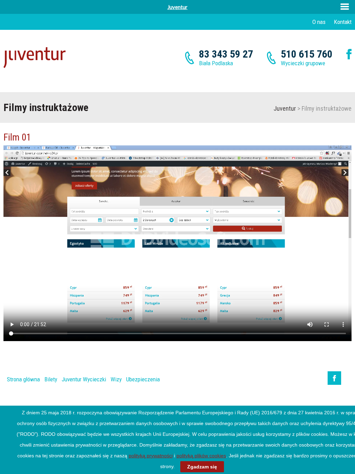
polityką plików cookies (201, 455)
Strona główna (23, 379)
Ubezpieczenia (143, 379)
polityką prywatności (151, 455)
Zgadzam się (202, 466)
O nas (319, 21)
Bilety (50, 379)
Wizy (116, 379)
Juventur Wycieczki (84, 379)
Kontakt (343, 21)
